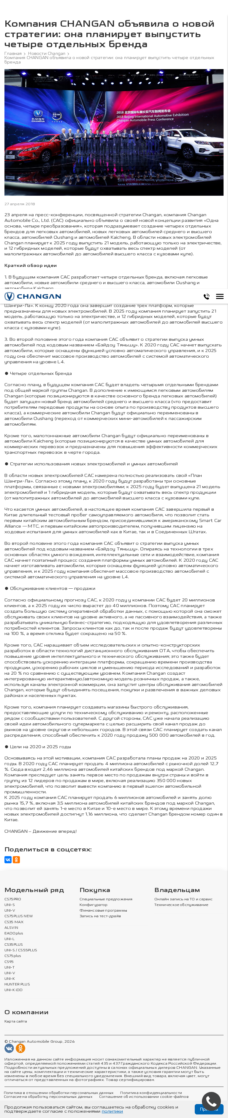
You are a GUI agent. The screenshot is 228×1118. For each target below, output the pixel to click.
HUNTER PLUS (17, 984)
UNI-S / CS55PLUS (20, 950)
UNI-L (9, 939)
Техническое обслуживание (181, 905)
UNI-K (9, 979)
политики (112, 1111)
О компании (26, 1012)
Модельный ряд (34, 890)
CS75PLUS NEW (18, 916)
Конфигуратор (94, 905)
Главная (13, 54)
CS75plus (12, 956)
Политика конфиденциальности (151, 1093)
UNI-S (9, 905)
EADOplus (13, 933)
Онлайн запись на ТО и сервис (183, 899)
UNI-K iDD (13, 990)
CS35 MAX (13, 922)
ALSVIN (11, 928)
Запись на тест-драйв (100, 916)
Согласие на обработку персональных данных (48, 1097)
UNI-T (9, 967)
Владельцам (177, 890)
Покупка (95, 890)
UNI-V (9, 910)
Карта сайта (15, 1021)
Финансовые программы (103, 910)
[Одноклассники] (16, 859)
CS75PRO (12, 899)
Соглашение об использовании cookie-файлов (144, 1097)
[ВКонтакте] (8, 859)
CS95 (9, 962)
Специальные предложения (106, 899)
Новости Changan (46, 54)
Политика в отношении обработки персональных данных (58, 1093)
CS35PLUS (13, 945)
